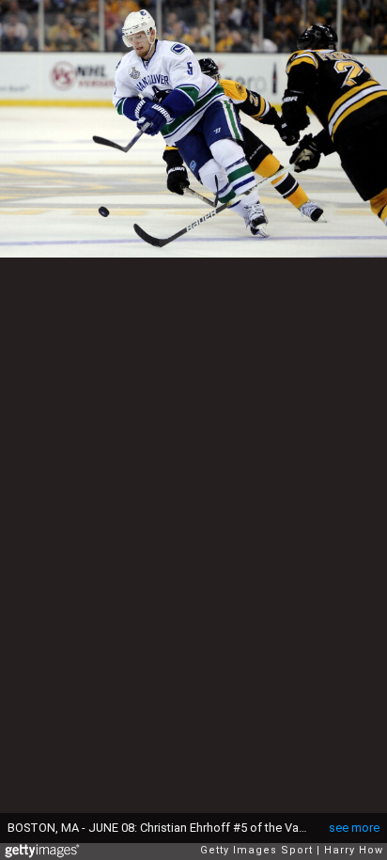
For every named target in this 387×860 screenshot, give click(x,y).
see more (354, 828)
